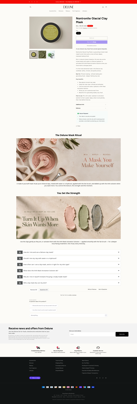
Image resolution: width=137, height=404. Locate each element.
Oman (83, 397)
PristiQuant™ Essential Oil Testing (90, 365)
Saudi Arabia (70, 397)
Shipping (85, 28)
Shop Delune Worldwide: (68, 393)
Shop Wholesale (59, 370)
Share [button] (78, 126)
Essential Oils (32, 360)
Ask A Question (103, 289)
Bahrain (79, 397)
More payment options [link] (91, 45)
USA (61, 395)
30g (79, 33)
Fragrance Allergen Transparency (90, 373)
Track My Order (59, 360)
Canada (65, 395)
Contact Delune (59, 368)
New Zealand (76, 395)
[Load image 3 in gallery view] (51, 55)
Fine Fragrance (33, 368)
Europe (58, 395)
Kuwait (75, 397)
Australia (70, 395)
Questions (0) (44, 289)
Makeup (31, 365)
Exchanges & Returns (61, 365)
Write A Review (92, 289)
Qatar (64, 397)
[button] (30, 7)
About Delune (85, 360)
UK (54, 395)
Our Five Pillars (85, 363)
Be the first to (68, 295)
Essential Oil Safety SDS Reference (90, 370)
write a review (72, 295)
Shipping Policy (59, 363)
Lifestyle (31, 370)
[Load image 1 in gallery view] (34, 55)
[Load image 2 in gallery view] (42, 55)
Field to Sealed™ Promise (88, 368)
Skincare (31, 363)
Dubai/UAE (59, 397)
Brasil (81, 395)
